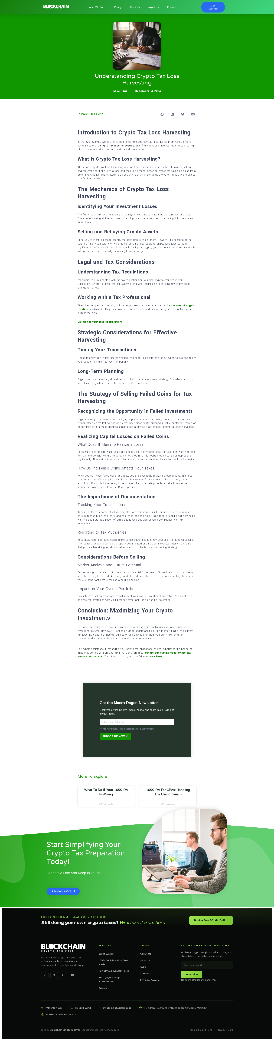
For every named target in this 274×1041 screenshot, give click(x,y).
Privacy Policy (225, 1030)
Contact (171, 7)
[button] (162, 114)
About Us (134, 7)
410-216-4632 (54, 1008)
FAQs (143, 967)
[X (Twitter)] (54, 975)
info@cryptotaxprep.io (117, 1008)
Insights (152, 7)
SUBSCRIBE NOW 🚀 (115, 736)
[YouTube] (72, 975)
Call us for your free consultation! (100, 321)
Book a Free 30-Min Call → (211, 920)
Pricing (117, 7)
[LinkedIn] (63, 975)
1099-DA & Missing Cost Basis (113, 962)
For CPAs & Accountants (114, 971)
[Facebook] (45, 975)
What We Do (96, 7)
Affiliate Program (150, 980)
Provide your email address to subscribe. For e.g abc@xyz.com (127, 729)
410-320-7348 (82, 1008)
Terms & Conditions (201, 1030)
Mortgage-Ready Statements (109, 979)
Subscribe (192, 974)
